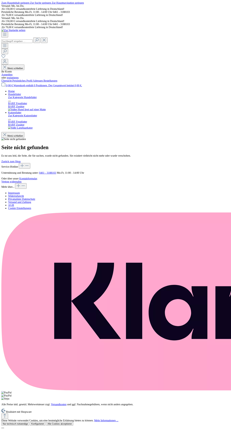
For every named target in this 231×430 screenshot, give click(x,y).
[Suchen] (36, 40)
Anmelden (7, 74)
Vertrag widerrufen (11, 181)
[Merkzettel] (3, 57)
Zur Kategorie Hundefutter (22, 97)
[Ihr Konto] (4, 61)
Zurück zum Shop (11, 161)
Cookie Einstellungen (19, 208)
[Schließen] (2, 427)
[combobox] (17, 41)
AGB (11, 205)
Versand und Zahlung (19, 202)
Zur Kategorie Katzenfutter (22, 115)
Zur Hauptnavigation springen (68, 2)
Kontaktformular (28, 178)
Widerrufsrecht (16, 196)
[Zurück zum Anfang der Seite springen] (4, 416)
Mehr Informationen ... (106, 420)
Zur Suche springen (41, 2)
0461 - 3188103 (47, 172)
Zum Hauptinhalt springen (15, 2)
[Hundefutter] (27, 109)
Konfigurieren (37, 424)
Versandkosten (58, 404)
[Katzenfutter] (20, 127)
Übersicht (6, 80)
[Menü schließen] (9, 101)
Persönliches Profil (22, 80)
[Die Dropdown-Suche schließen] (44, 40)
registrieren (13, 77)
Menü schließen (15, 68)
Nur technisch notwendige (15, 424)
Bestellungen (50, 80)
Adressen (38, 80)
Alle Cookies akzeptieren (60, 424)
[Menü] (4, 34)
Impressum (14, 192)
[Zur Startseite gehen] (13, 30)
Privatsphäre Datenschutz (21, 199)
